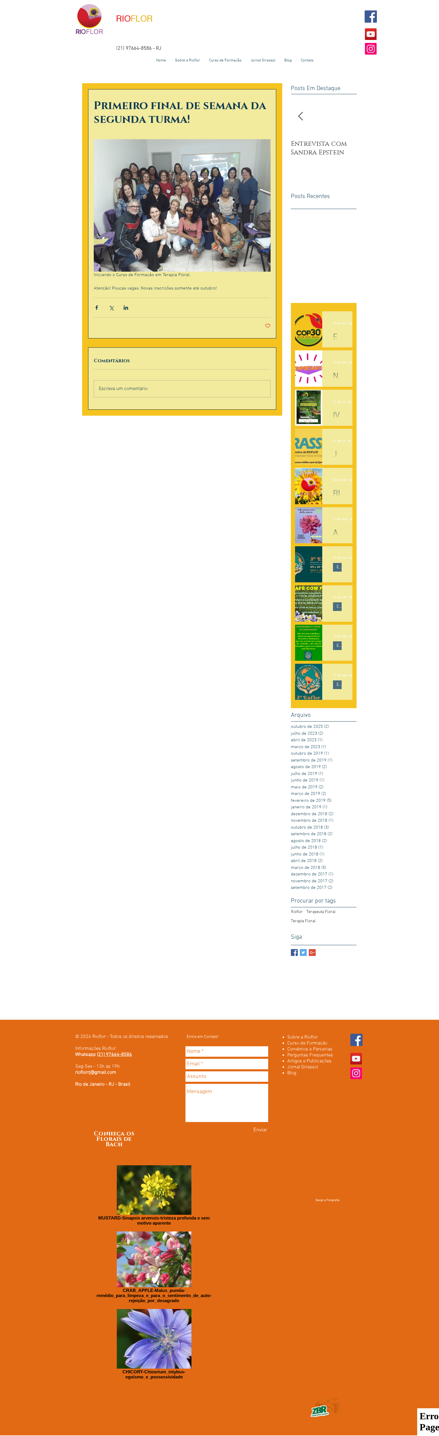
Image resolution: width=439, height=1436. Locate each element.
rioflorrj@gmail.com (95, 1073)
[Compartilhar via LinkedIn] (126, 307)
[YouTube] (371, 34)
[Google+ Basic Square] (312, 952)
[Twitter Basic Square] (303, 952)
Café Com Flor (339, 606)
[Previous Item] (300, 116)
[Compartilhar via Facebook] (96, 307)
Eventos (339, 567)
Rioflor (297, 911)
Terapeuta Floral (321, 911)
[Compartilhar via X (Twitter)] (111, 307)
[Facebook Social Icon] (371, 16)
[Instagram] (371, 49)
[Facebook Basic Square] (294, 952)
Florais (109, 1139)
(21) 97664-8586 (114, 1055)
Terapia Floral (303, 921)
